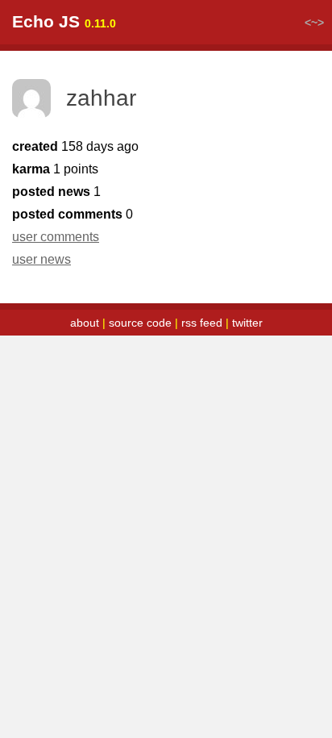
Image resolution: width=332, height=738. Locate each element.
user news (41, 259)
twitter (247, 322)
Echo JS (46, 21)
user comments (55, 237)
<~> (314, 22)
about (84, 322)
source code (140, 322)
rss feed (201, 322)
